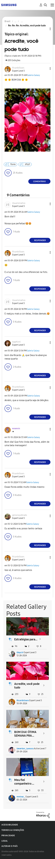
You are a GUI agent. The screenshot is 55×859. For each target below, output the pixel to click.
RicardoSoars (23, 700)
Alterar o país (9, 846)
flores (13, 164)
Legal (4, 841)
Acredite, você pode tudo (27, 685)
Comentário (39, 181)
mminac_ (21, 796)
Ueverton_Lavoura (25, 748)
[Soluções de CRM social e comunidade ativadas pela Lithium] (43, 814)
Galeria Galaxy (33, 75)
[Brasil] (8, 4)
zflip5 (27, 164)
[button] (45, 68)
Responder (40, 240)
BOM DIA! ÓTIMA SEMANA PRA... (25, 733)
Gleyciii (20, 652)
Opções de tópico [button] (45, 29)
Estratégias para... (25, 639)
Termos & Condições (12, 830)
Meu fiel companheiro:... (24, 781)
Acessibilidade (9, 825)
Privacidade (8, 835)
